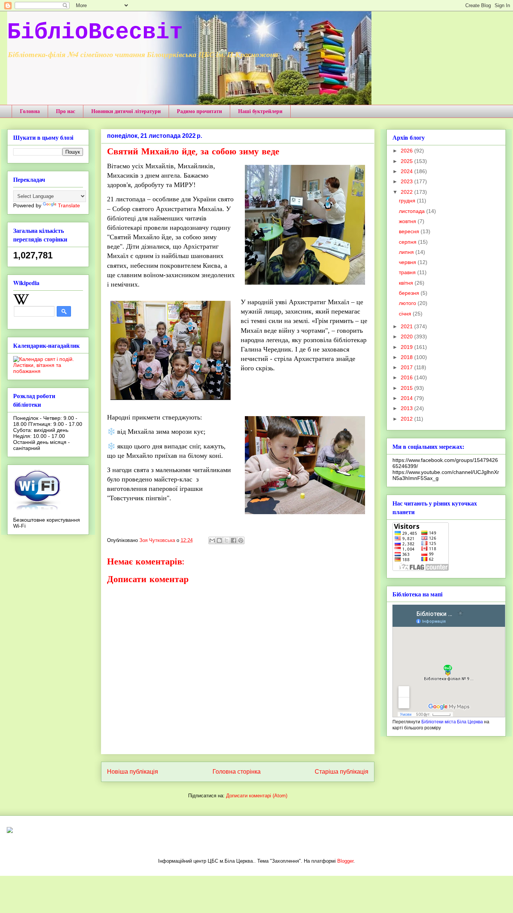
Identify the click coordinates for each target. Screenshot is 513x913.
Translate (69, 205)
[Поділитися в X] (226, 540)
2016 (407, 377)
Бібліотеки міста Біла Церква (452, 721)
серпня (408, 242)
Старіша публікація (341, 771)
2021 (407, 326)
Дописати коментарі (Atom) (256, 795)
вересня (410, 231)
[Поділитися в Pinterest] (240, 540)
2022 (407, 192)
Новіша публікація (132, 771)
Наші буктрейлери (260, 111)
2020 (407, 337)
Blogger (345, 861)
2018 (407, 357)
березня (410, 293)
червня (408, 262)
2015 (407, 388)
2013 (407, 408)
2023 (407, 181)
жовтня (408, 221)
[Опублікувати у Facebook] (233, 540)
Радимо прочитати (199, 111)
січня (406, 314)
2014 (407, 398)
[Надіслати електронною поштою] (212, 540)
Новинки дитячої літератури (126, 111)
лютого (408, 303)
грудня (408, 201)
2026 (407, 151)
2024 (407, 171)
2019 (407, 347)
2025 (407, 161)
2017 (407, 367)
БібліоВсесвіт (95, 32)
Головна (30, 111)
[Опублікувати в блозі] (219, 540)
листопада (412, 211)
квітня (407, 283)
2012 (407, 419)
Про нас (65, 111)
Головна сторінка (237, 771)
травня (408, 272)
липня (407, 252)
